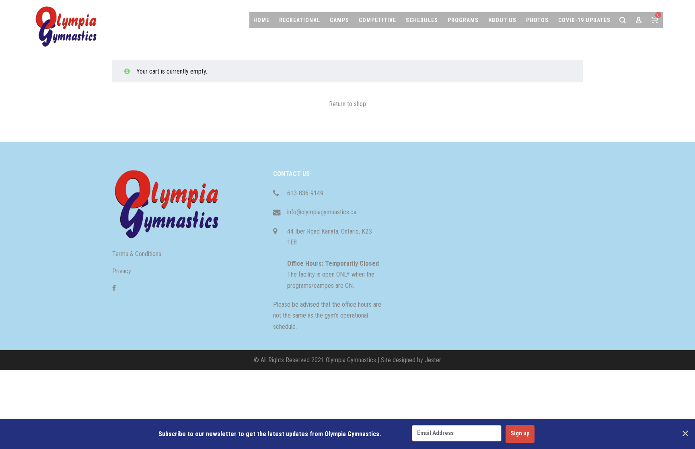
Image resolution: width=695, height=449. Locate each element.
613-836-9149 (305, 193)
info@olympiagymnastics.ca (321, 212)
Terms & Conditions (136, 254)
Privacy (121, 271)
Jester (433, 360)
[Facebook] (114, 288)
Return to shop (347, 104)
